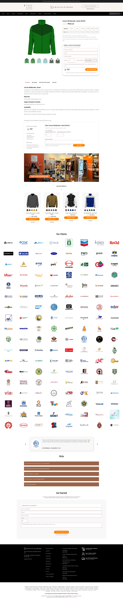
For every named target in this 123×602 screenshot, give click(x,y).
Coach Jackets (96, 586)
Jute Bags (51, 588)
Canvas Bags (87, 586)
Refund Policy (48, 561)
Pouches (89, 588)
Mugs (60, 588)
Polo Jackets (80, 588)
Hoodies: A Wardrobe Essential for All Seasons (69, 555)
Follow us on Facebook (49, 576)
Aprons (36, 586)
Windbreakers (48, 591)
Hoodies (41, 588)
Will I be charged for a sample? (32, 474)
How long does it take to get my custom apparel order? (37, 468)
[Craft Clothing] (61, 7)
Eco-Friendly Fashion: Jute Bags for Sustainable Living (69, 561)
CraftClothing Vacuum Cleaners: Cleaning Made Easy (70, 566)
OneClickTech (74, 597)
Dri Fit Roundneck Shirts (61, 587)
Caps (92, 586)
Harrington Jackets (28, 588)
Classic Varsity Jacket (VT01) (71, 213)
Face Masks (87, 587)
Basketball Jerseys (61, 586)
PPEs (92, 588)
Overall (63, 588)
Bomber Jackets (67, 586)
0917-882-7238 (29, 5)
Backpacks (40, 586)
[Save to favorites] (39, 194)
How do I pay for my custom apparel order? (34, 479)
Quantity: (65, 60)
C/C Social (47, 568)
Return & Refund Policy (33, 147)
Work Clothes (53, 591)
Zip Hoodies (63, 591)
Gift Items (96, 587)
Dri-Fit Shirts (54, 587)
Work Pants (58, 591)
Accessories (26, 586)
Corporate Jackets (36, 587)
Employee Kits (81, 587)
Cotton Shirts (42, 587)
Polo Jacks (75, 588)
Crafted (69, 597)
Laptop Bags (56, 588)
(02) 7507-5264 (29, 9)
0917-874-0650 (29, 7)
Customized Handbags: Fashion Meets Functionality (69, 549)
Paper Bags (67, 588)
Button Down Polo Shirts (80, 586)
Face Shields (91, 587)
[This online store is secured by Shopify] (67, 69)
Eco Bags (76, 587)
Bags (50, 586)
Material (46, 130)
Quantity (22, 518)
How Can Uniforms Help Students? (69, 571)
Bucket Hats (73, 586)
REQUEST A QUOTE (32, 219)
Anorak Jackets (31, 586)
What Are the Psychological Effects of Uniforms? (69, 576)
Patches (71, 588)
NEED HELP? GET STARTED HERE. (90, 6)
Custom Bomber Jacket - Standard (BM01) (51, 214)
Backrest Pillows (46, 586)
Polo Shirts (85, 588)
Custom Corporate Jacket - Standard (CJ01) (33, 214)
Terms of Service (48, 553)
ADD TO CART (79, 145)
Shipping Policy (29, 148)
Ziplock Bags (68, 591)
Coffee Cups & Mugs (28, 587)
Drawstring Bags (48, 587)
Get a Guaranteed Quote (92, 69)
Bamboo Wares (54, 586)
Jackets (44, 588)
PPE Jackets (96, 588)
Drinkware (67, 587)
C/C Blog (47, 571)
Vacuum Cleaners (74, 591)
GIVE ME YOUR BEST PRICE (61, 532)
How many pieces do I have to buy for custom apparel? (37, 463)
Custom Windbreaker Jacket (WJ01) (90, 213)
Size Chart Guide (48, 563)
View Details (33, 222)
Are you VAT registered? (30, 484)
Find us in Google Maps (50, 574)
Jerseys (48, 588)
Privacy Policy (48, 556)
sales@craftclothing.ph (90, 8)
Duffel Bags (72, 587)
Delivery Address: (80, 60)
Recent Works (48, 566)
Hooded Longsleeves (35, 588)
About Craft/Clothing (49, 548)
